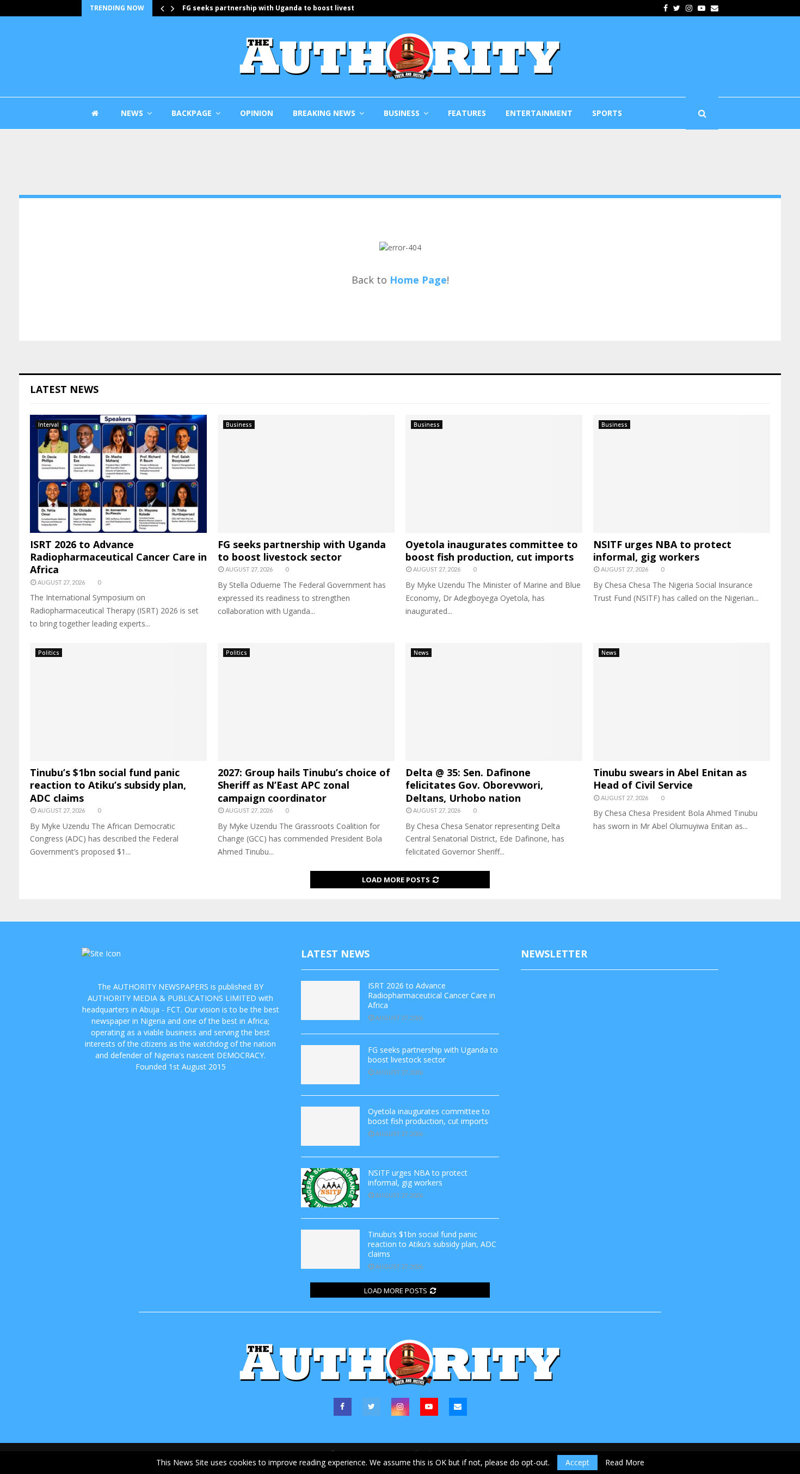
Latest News (64, 389)
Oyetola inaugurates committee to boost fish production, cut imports (491, 550)
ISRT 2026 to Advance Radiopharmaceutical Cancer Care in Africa (118, 557)
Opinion (256, 113)
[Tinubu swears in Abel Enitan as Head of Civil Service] (681, 702)
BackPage (191, 113)
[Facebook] (343, 1407)
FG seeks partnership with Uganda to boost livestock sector (302, 550)
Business (402, 113)
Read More (624, 1462)
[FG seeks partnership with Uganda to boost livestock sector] (306, 474)
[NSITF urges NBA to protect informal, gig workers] (681, 474)
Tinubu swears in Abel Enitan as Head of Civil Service (670, 778)
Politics (48, 652)
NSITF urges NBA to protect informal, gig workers (662, 550)
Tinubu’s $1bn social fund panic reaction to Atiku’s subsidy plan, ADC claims (108, 785)
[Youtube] (429, 1407)
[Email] (458, 1407)
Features (467, 113)
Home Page (418, 279)
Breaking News (324, 113)
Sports (607, 113)
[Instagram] (400, 1407)
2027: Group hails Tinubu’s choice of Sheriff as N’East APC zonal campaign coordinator (304, 785)
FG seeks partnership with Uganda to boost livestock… (285, 8)
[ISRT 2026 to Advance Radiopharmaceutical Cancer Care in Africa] (118, 474)
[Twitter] (371, 1407)
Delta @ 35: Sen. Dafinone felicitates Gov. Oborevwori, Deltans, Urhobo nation (474, 785)
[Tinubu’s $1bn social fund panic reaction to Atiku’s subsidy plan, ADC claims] (118, 702)
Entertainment (539, 113)
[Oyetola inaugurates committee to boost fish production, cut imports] (493, 474)
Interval (48, 424)
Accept (577, 1462)
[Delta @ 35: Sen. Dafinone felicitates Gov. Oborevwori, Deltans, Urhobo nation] (493, 702)
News (132, 113)
